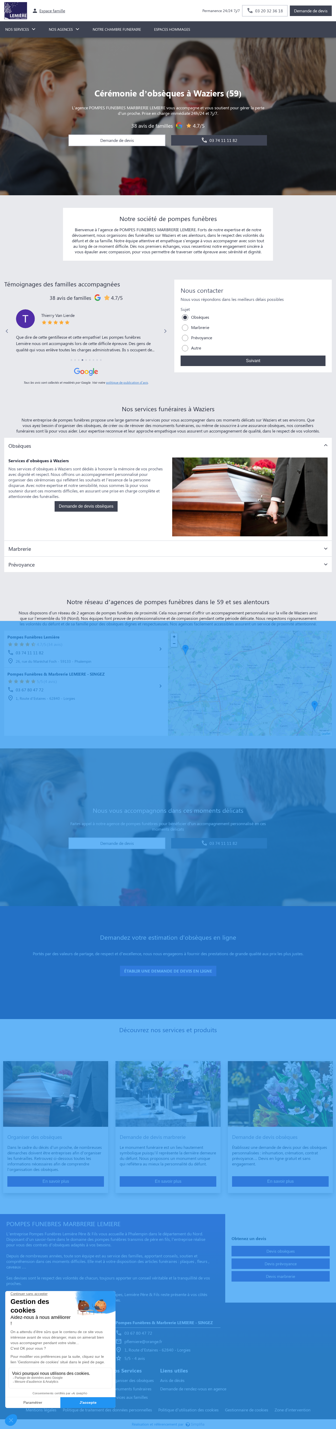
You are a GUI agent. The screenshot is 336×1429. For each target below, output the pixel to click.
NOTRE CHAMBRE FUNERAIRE (117, 29)
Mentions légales (41, 1409)
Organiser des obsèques (132, 1380)
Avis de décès (172, 1380)
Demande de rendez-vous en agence (193, 1388)
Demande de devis (311, 10)
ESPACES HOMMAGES (172, 29)
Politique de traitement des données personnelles (107, 1409)
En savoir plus (56, 1181)
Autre (196, 348)
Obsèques (200, 317)
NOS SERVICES (17, 29)
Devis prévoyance (281, 1263)
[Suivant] (165, 331)
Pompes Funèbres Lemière (33, 637)
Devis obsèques (280, 1251)
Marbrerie (200, 327)
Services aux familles (129, 1397)
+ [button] (174, 636)
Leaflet (326, 734)
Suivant (253, 360)
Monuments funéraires (130, 1388)
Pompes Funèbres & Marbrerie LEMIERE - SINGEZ (56, 674)
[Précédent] (7, 331)
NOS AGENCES (61, 29)
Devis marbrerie (280, 1276)
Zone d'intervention (293, 1409)
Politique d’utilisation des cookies (188, 1409)
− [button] (174, 643)
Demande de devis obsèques (86, 506)
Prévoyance (201, 337)
